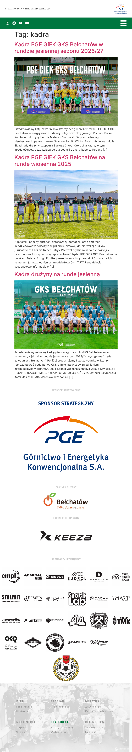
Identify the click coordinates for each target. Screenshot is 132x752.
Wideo (20, 732)
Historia (22, 711)
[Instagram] (7, 23)
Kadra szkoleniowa (99, 711)
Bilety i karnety (62, 727)
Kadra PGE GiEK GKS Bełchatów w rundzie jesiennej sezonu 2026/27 (58, 47)
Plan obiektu (60, 706)
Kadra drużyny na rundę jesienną (57, 274)
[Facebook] (14, 23)
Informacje (24, 706)
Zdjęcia (22, 727)
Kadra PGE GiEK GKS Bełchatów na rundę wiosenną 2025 (59, 160)
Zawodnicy (93, 706)
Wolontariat (59, 732)
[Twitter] (20, 23)
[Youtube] (27, 23)
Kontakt (91, 732)
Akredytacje (94, 727)
